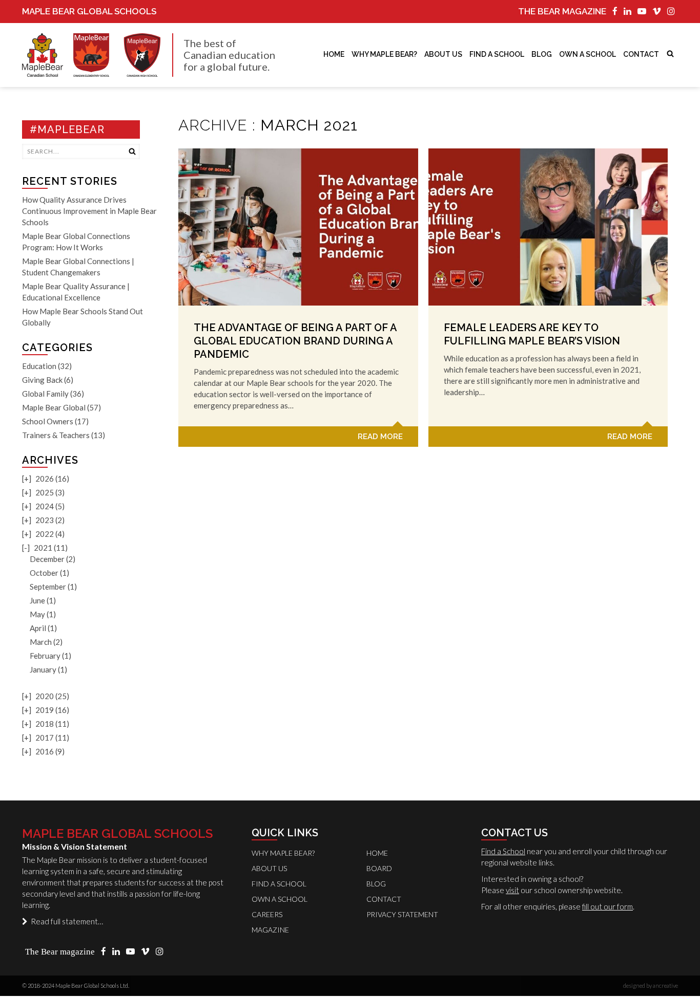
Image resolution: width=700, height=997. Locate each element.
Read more (380, 436)
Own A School (279, 899)
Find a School (503, 851)
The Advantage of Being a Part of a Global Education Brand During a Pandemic (295, 340)
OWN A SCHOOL (587, 54)
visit (512, 890)
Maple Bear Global (54, 407)
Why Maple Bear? (384, 54)
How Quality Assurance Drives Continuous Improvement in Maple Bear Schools (89, 211)
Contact (641, 54)
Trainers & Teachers (56, 435)
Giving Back (42, 379)
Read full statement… (65, 921)
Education (39, 366)
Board (379, 868)
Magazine (270, 929)
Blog (541, 54)
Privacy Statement (402, 914)
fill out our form (607, 906)
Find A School (496, 54)
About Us (443, 54)
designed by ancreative (650, 985)
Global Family (45, 393)
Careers (267, 914)
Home (333, 54)
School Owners (47, 421)
